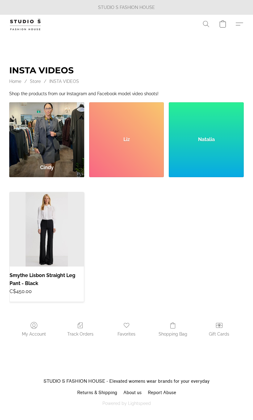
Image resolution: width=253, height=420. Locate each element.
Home (15, 81)
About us (132, 392)
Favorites (126, 334)
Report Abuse (162, 392)
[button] (25, 24)
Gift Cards (219, 334)
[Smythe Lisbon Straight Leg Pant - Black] (47, 229)
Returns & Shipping (97, 392)
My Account (34, 334)
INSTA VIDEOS (64, 81)
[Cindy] (46, 130)
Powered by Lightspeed (126, 403)
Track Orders (80, 334)
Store (35, 81)
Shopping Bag (173, 334)
